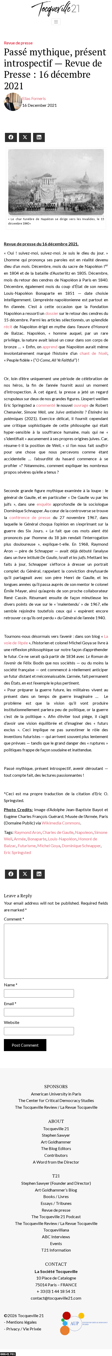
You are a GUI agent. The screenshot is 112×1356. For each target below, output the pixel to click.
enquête (44, 504)
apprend (49, 346)
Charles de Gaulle (57, 832)
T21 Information (56, 1249)
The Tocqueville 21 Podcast (56, 1216)
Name (10, 984)
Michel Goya (48, 845)
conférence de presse (29, 517)
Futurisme (27, 845)
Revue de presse (18, 42)
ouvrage (81, 405)
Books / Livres (56, 1196)
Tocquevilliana (56, 1229)
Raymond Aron (27, 832)
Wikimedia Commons (61, 822)
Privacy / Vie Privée (23, 1328)
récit (8, 326)
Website (11, 1022)
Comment (14, 918)
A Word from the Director (56, 1161)
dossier (51, 313)
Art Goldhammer (56, 1141)
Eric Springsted (17, 852)
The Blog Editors (56, 1148)
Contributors (56, 1155)
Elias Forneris (34, 98)
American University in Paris (56, 1093)
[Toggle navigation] (56, 22)
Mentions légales (21, 1321)
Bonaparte (36, 838)
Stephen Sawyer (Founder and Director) (56, 1183)
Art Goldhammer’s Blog (56, 1189)
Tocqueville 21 (56, 1128)
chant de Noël (93, 353)
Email (10, 1003)
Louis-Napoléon (62, 838)
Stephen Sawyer (56, 1135)
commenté (45, 405)
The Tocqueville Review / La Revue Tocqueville (56, 1107)
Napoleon (84, 832)
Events (56, 1243)
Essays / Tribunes (56, 1203)
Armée (20, 838)
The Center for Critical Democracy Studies (56, 1100)
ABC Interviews (56, 1236)
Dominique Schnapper (81, 845)
